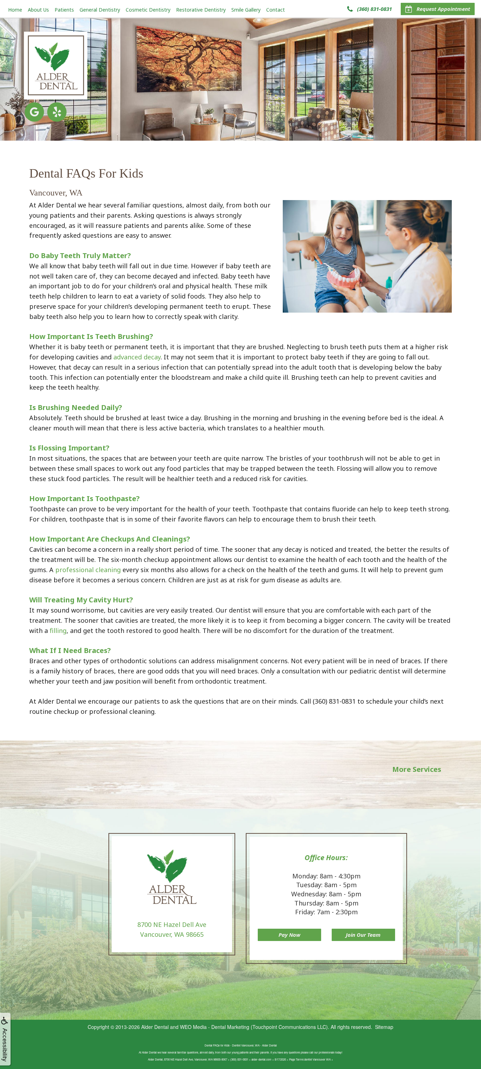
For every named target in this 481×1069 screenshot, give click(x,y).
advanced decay (137, 357)
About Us (38, 9)
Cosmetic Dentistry (148, 9)
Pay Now (289, 934)
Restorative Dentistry (201, 9)
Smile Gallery (246, 9)
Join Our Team (363, 934)
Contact (275, 9)
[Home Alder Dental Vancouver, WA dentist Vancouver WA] (55, 66)
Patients (64, 9)
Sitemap (384, 1026)
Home (15, 9)
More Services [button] (416, 769)
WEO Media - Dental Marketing (214, 1026)
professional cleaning (88, 569)
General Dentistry (100, 9)
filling (58, 630)
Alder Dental (155, 1026)
